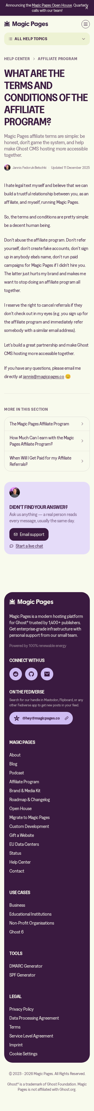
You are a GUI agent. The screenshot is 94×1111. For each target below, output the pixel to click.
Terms (14, 1026)
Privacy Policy (21, 1008)
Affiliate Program (58, 58)
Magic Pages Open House (52, 5)
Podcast (16, 772)
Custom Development (29, 826)
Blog (13, 763)
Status (15, 853)
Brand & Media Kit (24, 790)
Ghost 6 (16, 931)
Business (17, 905)
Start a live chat (29, 545)
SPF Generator (22, 974)
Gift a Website (21, 835)
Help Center (20, 861)
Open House (20, 808)
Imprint (16, 1044)
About (15, 754)
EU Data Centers (24, 844)
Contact (16, 870)
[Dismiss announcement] (87, 8)
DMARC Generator (26, 965)
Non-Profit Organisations (31, 922)
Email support (32, 534)
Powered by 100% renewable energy (37, 645)
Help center (17, 58)
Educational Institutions (30, 913)
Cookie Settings (23, 1053)
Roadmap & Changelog (29, 799)
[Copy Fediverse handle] (66, 718)
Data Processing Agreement (34, 1017)
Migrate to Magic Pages (29, 817)
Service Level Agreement (31, 1035)
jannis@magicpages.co (43, 376)
